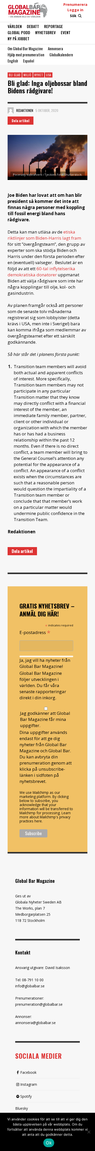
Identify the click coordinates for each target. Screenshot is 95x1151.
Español (28, 60)
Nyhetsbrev (45, 32)
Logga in (75, 9)
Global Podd (19, 32)
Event (65, 32)
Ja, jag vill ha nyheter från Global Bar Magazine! (45, 663)
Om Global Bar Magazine (25, 48)
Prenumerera (75, 4)
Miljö (27, 75)
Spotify (26, 1096)
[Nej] (88, 1132)
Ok (49, 1142)
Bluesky (21, 1108)
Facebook (28, 1072)
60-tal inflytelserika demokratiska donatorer (41, 272)
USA (48, 75)
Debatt (33, 26)
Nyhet (38, 75)
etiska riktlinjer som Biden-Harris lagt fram (44, 235)
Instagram (28, 1084)
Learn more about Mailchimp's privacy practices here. (45, 816)
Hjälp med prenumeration (26, 54)
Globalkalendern (61, 54)
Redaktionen (24, 110)
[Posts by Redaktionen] (11, 110)
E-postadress (35, 632)
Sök (73, 15)
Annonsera (55, 48)
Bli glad (15, 75)
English (13, 60)
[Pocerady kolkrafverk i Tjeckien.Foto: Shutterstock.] (47, 157)
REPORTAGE (53, 26)
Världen (15, 26)
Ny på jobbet (18, 38)
